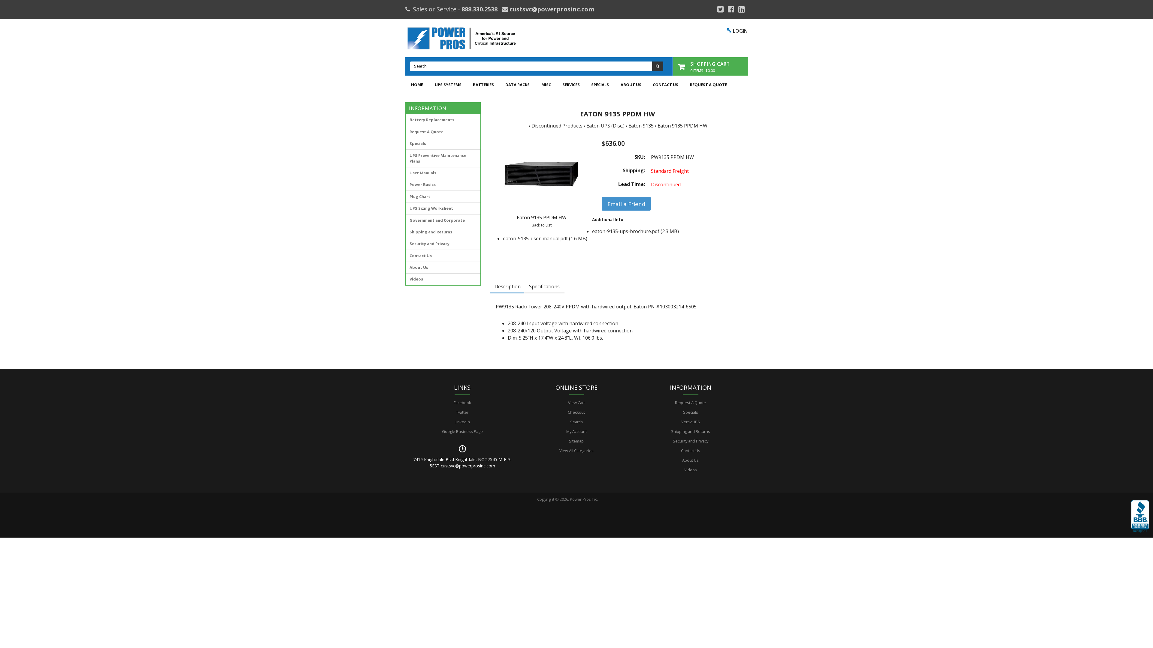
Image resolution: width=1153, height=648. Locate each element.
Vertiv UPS (690, 421)
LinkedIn (462, 421)
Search (576, 421)
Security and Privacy (429, 243)
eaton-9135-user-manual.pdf (535, 238)
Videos (416, 279)
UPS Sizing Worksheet (431, 208)
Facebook (462, 402)
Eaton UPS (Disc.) (605, 125)
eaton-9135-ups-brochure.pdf (625, 231)
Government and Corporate (437, 220)
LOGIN (740, 31)
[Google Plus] (720, 9)
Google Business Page (462, 431)
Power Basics (423, 184)
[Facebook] (731, 9)
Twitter (462, 412)
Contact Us (665, 84)
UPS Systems (448, 84)
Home (417, 84)
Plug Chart (420, 196)
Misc (546, 84)
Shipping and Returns (431, 232)
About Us (631, 84)
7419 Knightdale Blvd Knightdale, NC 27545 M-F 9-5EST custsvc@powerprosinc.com (462, 463)
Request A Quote (708, 84)
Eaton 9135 (641, 125)
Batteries (483, 84)
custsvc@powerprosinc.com (551, 9)
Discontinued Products (557, 125)
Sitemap (576, 441)
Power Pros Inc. (584, 499)
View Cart (576, 402)
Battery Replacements (432, 119)
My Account (576, 431)
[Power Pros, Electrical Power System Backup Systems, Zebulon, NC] (1140, 516)
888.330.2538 (480, 9)
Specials (600, 84)
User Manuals (423, 173)
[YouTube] (741, 9)
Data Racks (517, 84)
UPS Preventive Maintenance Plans (438, 158)
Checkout (576, 412)
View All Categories (576, 450)
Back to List (542, 225)
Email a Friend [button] (626, 204)
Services (571, 84)
